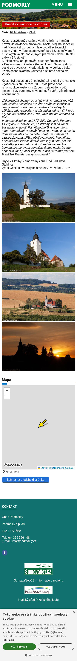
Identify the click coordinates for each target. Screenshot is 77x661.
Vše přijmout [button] (19, 646)
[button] (38, 655)
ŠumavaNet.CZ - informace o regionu (38, 580)
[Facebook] (4, 553)
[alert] (38, 635)
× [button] (73, 611)
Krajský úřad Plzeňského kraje (38, 599)
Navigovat (12, 471)
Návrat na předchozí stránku (25, 479)
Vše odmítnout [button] (55, 646)
